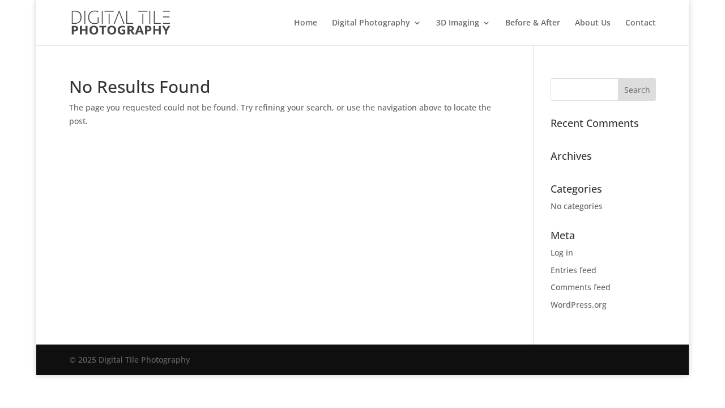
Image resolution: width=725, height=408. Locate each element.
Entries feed (573, 270)
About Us (593, 23)
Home (305, 23)
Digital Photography (371, 23)
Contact (640, 23)
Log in (562, 252)
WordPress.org (579, 304)
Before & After (532, 23)
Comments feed (581, 287)
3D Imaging (457, 23)
